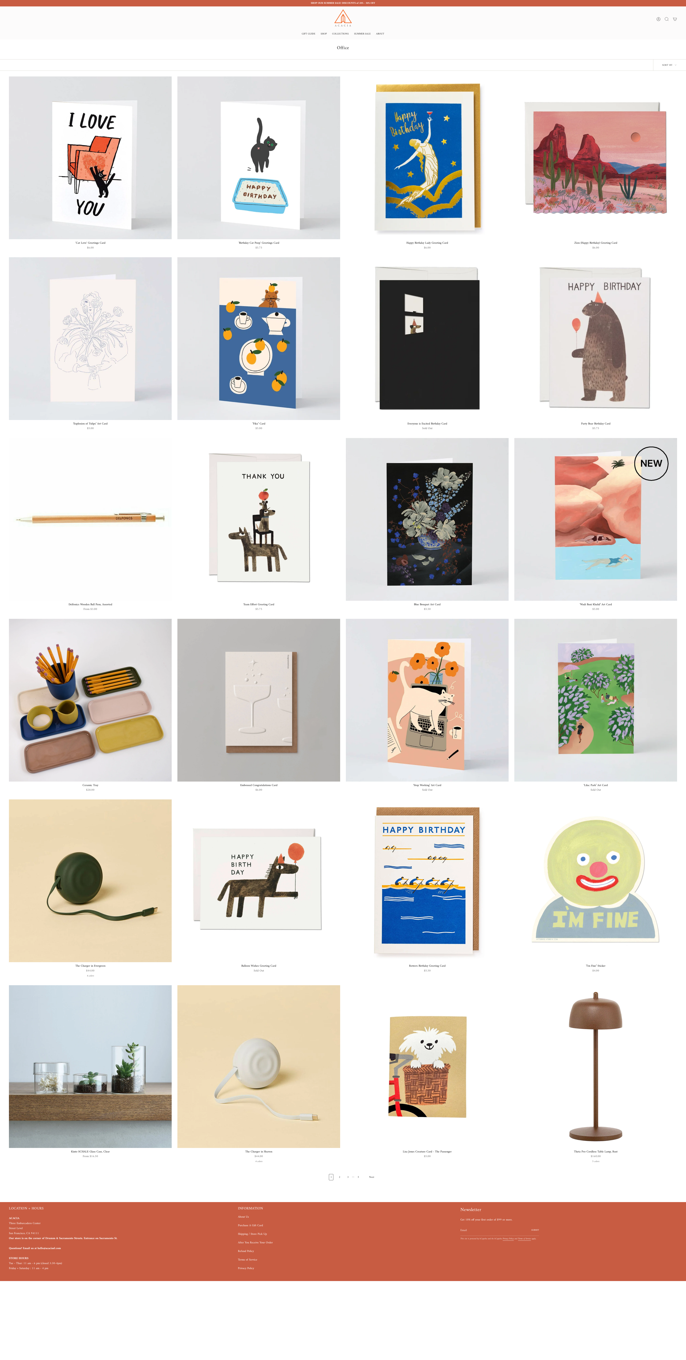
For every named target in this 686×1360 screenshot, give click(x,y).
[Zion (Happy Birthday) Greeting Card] (595, 157)
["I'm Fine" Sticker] (595, 880)
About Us (243, 1216)
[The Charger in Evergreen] (90, 880)
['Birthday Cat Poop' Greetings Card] (258, 157)
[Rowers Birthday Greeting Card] (427, 880)
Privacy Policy (246, 1268)
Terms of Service (247, 1259)
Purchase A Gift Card (250, 1225)
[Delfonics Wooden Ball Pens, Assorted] (90, 519)
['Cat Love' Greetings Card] (90, 157)
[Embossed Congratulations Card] (258, 700)
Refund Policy (246, 1251)
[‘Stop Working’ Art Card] (427, 700)
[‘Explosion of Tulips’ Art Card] (90, 338)
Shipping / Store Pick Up (252, 1234)
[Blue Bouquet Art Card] (427, 519)
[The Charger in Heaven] (258, 1066)
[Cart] (675, 19)
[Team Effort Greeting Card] (258, 519)
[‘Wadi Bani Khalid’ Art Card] (595, 519)
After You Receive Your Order (255, 1242)
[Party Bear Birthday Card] (595, 338)
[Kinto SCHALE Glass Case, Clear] (90, 1066)
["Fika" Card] (258, 338)
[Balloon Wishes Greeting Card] (258, 880)
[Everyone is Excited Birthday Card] (427, 338)
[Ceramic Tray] (90, 700)
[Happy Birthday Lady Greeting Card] (427, 157)
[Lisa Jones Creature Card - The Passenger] (427, 1066)
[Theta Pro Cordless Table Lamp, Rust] (595, 1066)
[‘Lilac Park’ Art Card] (595, 700)
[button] (308, 34)
